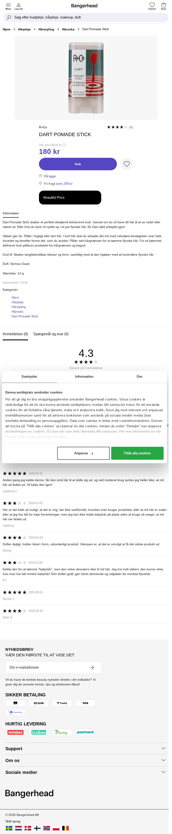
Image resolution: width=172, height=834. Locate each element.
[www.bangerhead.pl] (56, 828)
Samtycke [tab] (29, 376)
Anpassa (81, 453)
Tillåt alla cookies (137, 453)
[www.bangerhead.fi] (37, 828)
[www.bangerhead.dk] (28, 828)
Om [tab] (139, 376)
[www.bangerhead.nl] (18, 828)
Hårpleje (24, 29)
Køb (78, 164)
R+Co (43, 127)
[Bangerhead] (86, 6)
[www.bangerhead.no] (46, 828)
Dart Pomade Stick (25, 316)
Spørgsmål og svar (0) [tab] (51, 334)
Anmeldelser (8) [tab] (15, 334)
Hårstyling (46, 29)
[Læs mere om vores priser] (64, 145)
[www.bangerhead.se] (9, 828)
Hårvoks (68, 29)
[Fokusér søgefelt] (9, 17)
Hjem (6, 29)
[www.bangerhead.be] (65, 828)
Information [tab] (84, 376)
